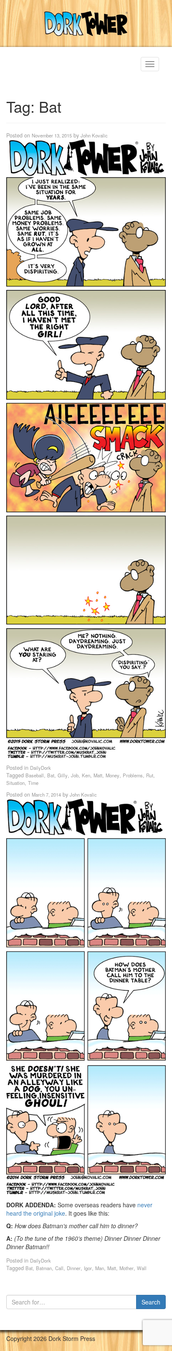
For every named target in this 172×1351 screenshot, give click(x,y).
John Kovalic (94, 135)
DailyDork (40, 767)
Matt (98, 775)
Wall (142, 1268)
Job (74, 775)
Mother (126, 1268)
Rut (149, 775)
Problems (133, 775)
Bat (50, 775)
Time (33, 782)
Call (59, 1268)
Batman (44, 1268)
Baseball (34, 775)
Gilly (63, 775)
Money (112, 775)
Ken (86, 775)
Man (99, 1268)
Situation (15, 782)
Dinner (74, 1268)
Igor (88, 1268)
